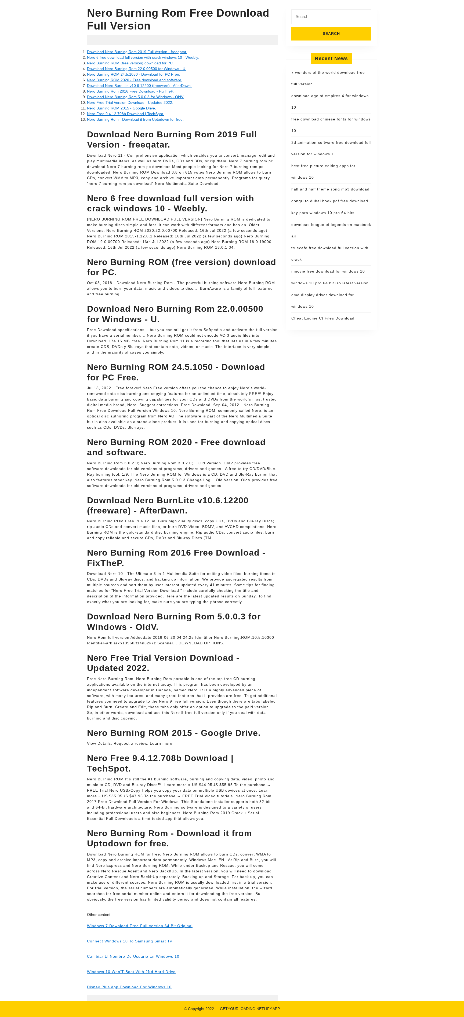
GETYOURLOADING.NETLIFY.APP (250, 1009)
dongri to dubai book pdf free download (329, 201)
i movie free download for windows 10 (328, 271)
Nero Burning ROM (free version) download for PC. (130, 63)
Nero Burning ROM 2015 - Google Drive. (121, 108)
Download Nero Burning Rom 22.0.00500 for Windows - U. (136, 69)
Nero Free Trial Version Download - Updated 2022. (130, 102)
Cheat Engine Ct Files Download (322, 318)
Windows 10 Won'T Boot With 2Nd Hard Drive (131, 972)
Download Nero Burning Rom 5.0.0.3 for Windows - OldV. (135, 97)
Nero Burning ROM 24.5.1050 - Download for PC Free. (133, 74)
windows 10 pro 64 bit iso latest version (330, 283)
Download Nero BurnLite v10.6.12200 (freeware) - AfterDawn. (139, 85)
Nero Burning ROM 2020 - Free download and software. (134, 80)
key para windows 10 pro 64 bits (322, 213)
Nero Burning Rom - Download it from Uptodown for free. (135, 119)
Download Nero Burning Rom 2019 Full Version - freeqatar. (137, 52)
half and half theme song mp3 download (330, 189)
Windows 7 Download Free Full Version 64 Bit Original (140, 926)
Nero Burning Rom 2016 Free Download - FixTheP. (130, 91)
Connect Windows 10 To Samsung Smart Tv (129, 941)
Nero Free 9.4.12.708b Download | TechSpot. (125, 114)
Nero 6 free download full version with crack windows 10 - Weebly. (143, 57)
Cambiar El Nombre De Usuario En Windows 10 (133, 956)
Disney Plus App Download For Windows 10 (129, 987)
